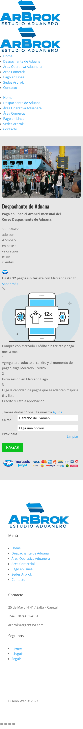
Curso (6, 420)
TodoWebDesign (51, 701)
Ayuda (57, 412)
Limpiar (72, 436)
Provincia (9, 434)
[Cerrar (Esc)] (1, 724)
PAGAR (12, 447)
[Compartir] (5, 724)
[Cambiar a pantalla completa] (9, 724)
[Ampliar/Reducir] (13, 724)
